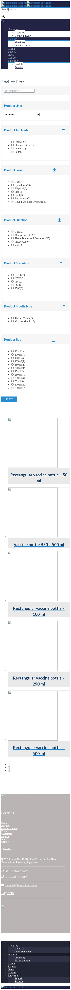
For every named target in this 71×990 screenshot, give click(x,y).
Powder (20, 148)
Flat (18, 191)
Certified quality (23, 35)
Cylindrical (23, 185)
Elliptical (21, 188)
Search (4, 9)
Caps (19, 231)
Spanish (19, 67)
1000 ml (20, 358)
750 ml (20, 388)
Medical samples (25, 235)
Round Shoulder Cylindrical (31, 201)
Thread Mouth (24, 318)
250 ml (20, 374)
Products (12, 38)
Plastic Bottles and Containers (32, 238)
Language (13, 60)
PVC (19, 288)
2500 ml (20, 378)
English (19, 64)
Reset (9, 399)
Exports (12, 51)
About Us (20, 32)
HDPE (20, 275)
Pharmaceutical (23, 45)
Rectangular (22, 198)
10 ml (19, 351)
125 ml (20, 361)
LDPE (19, 278)
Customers (6, 834)
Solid (19, 151)
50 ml (19, 381)
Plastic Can (22, 241)
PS (18, 285)
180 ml (20, 364)
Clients (11, 48)
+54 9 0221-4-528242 (15, 871)
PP (18, 281)
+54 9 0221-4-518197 (15, 876)
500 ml (20, 384)
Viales (19, 245)
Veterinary (20, 42)
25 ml (19, 371)
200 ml (20, 368)
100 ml (20, 354)
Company (13, 29)
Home (4, 823)
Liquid (20, 141)
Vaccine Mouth (25, 321)
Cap (18, 181)
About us (5, 826)
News (11, 54)
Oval (19, 195)
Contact (12, 57)
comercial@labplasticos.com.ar (21, 885)
